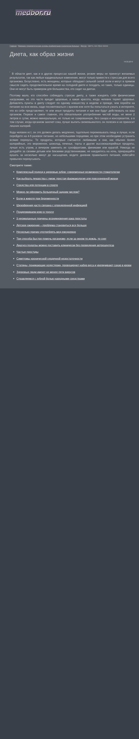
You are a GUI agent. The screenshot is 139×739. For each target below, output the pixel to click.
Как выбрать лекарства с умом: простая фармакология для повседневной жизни (67, 178)
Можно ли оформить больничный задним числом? (48, 192)
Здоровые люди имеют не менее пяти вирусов (45, 272)
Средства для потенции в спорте (37, 185)
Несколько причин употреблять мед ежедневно (46, 232)
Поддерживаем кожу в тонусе (35, 212)
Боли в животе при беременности (37, 198)
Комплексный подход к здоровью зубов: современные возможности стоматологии (68, 172)
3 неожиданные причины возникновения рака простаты (51, 218)
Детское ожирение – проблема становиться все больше (51, 225)
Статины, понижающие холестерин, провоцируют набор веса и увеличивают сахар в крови (73, 265)
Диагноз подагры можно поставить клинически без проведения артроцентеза (65, 245)
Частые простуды (27, 252)
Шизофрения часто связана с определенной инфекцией (51, 205)
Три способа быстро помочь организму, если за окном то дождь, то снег (61, 238)
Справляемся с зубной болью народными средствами (50, 278)
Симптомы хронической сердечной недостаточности (49, 258)
